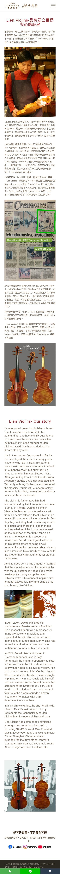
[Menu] (52, 5)
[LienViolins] (24, 5)
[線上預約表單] (50, 871)
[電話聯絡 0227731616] (10, 871)
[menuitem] (52, 5)
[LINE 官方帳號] (30, 871)
